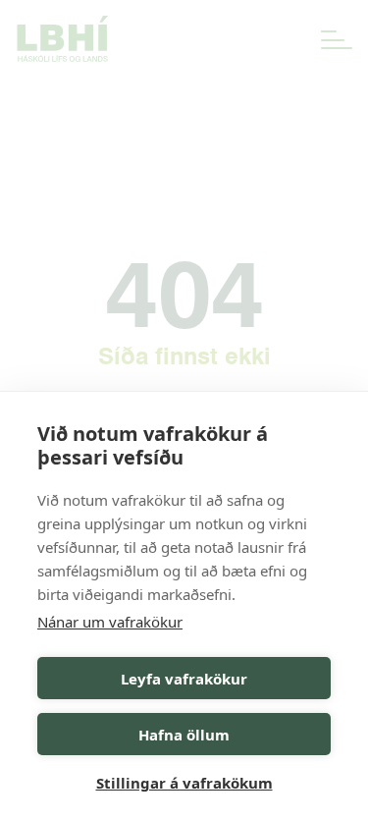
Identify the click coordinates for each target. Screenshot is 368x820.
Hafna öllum (184, 734)
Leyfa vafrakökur (184, 678)
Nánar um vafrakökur (110, 621)
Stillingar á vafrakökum (184, 783)
